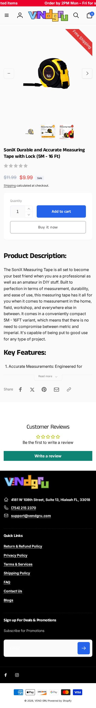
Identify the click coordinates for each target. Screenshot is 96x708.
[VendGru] (26, 487)
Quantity (16, 200)
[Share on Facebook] (20, 389)
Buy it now (48, 227)
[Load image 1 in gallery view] (29, 132)
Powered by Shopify (60, 700)
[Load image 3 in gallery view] (66, 132)
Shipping (10, 185)
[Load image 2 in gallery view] (48, 132)
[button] (6, 15)
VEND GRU (41, 700)
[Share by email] (56, 389)
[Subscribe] (84, 648)
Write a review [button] (48, 455)
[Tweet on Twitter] (32, 389)
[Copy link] (68, 389)
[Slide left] (9, 73)
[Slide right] (87, 73)
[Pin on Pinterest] (44, 389)
